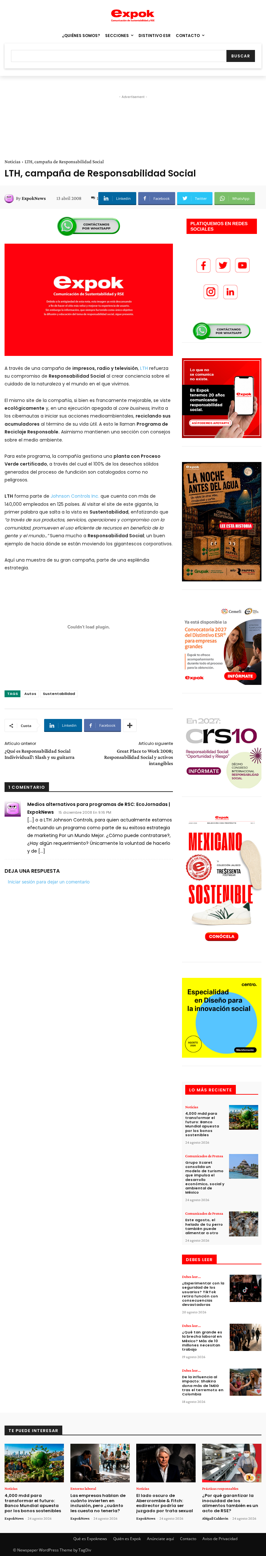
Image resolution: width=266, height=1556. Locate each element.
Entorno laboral (83, 1488)
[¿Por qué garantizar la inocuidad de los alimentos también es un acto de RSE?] (231, 1463)
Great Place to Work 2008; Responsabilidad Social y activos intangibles (138, 757)
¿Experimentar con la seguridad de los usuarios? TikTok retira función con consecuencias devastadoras (203, 1294)
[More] (130, 725)
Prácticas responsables (220, 1488)
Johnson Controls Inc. (75, 496)
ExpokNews (34, 198)
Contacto (188, 1538)
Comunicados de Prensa (204, 1156)
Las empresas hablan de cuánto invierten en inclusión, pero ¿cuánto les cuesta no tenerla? (98, 1503)
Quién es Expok (127, 1538)
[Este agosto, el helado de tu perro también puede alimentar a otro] (243, 1223)
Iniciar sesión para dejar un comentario (49, 881)
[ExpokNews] (10, 198)
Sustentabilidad (59, 693)
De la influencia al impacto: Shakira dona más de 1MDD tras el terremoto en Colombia (203, 1385)
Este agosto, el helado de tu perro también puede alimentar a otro (204, 1226)
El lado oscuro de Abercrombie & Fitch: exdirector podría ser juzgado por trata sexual (164, 1503)
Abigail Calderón (215, 1518)
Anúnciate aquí (160, 1538)
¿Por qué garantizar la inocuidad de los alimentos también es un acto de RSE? (230, 1503)
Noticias (12, 161)
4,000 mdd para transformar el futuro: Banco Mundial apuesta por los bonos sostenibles (202, 1124)
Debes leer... (191, 1277)
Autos (30, 693)
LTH (144, 368)
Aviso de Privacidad (219, 1538)
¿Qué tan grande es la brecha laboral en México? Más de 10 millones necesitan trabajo (202, 1341)
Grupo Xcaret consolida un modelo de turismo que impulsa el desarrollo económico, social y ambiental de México (204, 1177)
